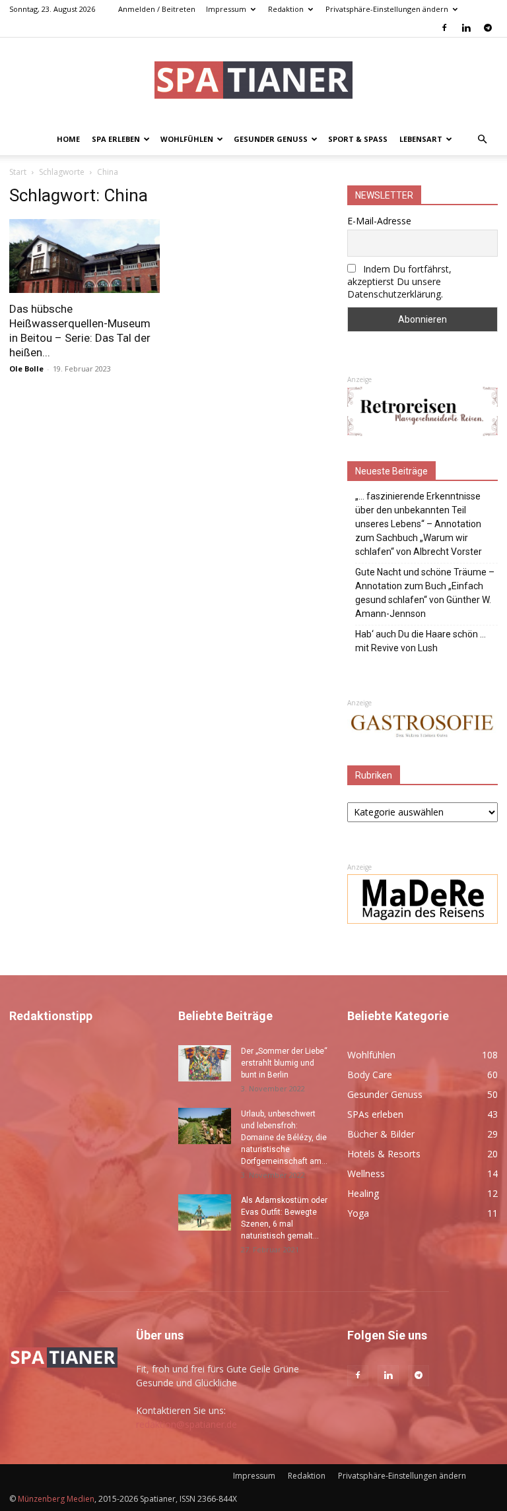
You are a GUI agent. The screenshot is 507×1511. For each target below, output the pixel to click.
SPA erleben (116, 139)
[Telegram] (488, 27)
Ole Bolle (26, 368)
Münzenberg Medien (56, 1498)
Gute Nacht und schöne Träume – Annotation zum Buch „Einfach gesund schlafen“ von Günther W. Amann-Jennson (424, 593)
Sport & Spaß (358, 139)
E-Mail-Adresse (379, 220)
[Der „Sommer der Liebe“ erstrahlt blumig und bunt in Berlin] (204, 1063)
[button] (482, 139)
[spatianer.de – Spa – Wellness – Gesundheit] (253, 81)
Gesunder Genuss (271, 139)
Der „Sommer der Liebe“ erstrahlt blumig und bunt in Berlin (284, 1062)
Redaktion (286, 9)
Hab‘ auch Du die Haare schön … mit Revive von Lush (420, 641)
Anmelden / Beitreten (156, 9)
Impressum (226, 9)
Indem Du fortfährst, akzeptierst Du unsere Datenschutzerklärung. (399, 281)
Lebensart (420, 139)
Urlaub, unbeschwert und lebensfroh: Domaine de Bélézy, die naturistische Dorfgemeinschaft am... (284, 1137)
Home (68, 139)
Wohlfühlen (186, 139)
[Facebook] (444, 27)
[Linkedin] (466, 27)
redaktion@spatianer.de (186, 1424)
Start (17, 171)
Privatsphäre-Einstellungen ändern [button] (386, 9)
